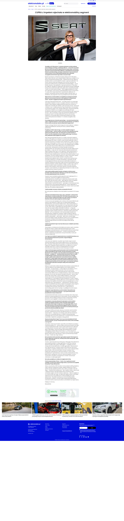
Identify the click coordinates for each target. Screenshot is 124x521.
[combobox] (71, 4)
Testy (36, 6)
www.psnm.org (30, 433)
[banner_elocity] (62, 397)
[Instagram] (82, 437)
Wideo (39, 6)
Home (29, 9)
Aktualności (31, 6)
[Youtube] (88, 437)
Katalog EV (59, 6)
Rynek (56, 401)
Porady (43, 6)
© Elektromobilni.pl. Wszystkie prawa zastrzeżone (62, 439)
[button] (58, 63)
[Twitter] (84, 437)
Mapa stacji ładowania (51, 6)
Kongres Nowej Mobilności (67, 430)
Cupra (32, 9)
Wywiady (59, 401)
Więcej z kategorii (48, 401)
